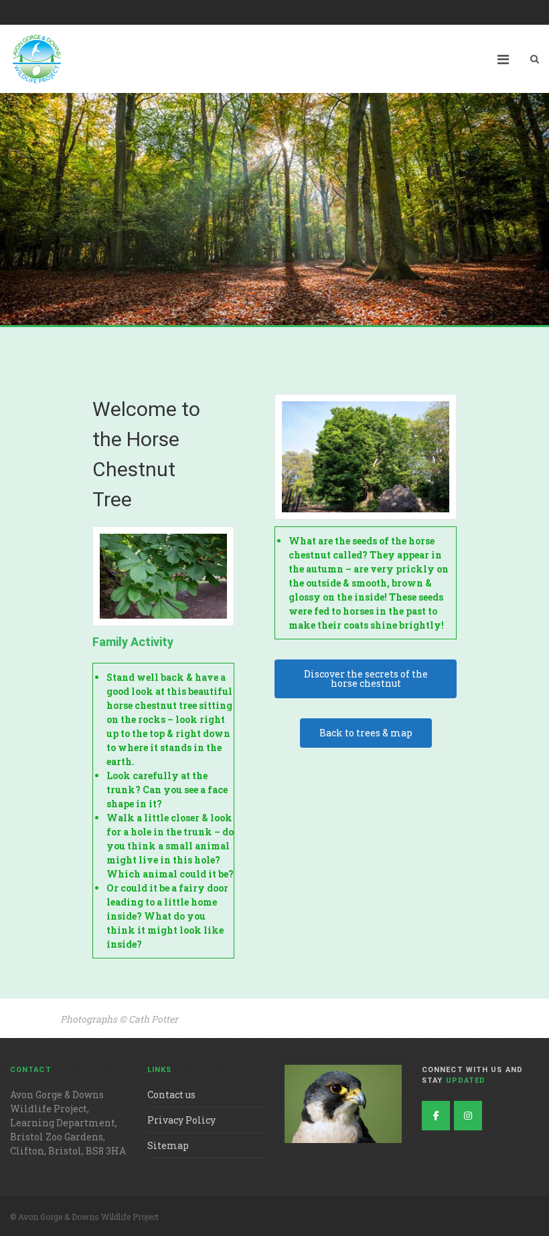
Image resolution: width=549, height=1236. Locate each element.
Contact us (171, 1094)
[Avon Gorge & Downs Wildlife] (37, 59)
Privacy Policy (181, 1120)
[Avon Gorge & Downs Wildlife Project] (468, 1115)
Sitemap (168, 1145)
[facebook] (436, 1115)
